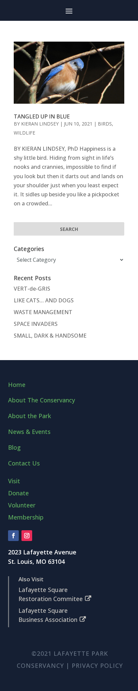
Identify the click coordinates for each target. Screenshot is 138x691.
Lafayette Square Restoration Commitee (50, 594)
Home (16, 385)
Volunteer (22, 505)
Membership (26, 517)
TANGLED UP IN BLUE (42, 116)
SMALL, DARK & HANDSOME (50, 335)
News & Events (29, 432)
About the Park (29, 416)
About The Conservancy (41, 400)
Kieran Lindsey (40, 123)
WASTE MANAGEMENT (43, 312)
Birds (105, 123)
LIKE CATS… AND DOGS (44, 300)
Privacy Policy (97, 665)
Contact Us (24, 463)
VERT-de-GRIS (32, 288)
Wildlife (24, 133)
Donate (18, 493)
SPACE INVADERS (36, 324)
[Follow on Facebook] (13, 535)
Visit (14, 481)
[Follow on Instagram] (26, 535)
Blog (14, 447)
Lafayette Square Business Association (47, 615)
